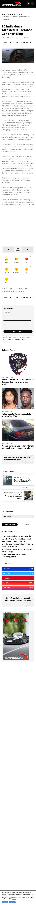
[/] (28, 3)
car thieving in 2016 (21, 289)
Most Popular (10, 524)
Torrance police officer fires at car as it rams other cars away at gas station (18, 382)
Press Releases (8, 493)
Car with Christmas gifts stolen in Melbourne (22, 481)
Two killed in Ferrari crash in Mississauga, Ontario (14, 555)
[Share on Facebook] (10, 42)
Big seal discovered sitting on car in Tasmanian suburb (12, 497)
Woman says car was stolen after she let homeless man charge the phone (18, 447)
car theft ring (7, 289)
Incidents (11, 14)
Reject (12, 902)
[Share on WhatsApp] (17, 42)
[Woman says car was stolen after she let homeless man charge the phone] (18, 430)
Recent (26, 524)
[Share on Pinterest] (20, 42)
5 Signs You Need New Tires (22, 536)
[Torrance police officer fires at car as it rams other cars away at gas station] (18, 364)
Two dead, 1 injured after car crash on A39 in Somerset (17, 545)
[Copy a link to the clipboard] (30, 42)
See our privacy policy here (9, 895)
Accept (5, 902)
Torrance (20, 292)
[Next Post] (28, 495)
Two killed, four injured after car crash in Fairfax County (16, 540)
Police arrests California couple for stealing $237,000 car (17, 415)
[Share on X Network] (14, 42)
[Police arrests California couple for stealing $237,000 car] (18, 398)
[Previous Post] (7, 480)
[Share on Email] (27, 42)
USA (19, 14)
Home (4, 14)
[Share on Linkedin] (24, 42)
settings (14, 899)
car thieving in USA (9, 292)
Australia (17, 478)
